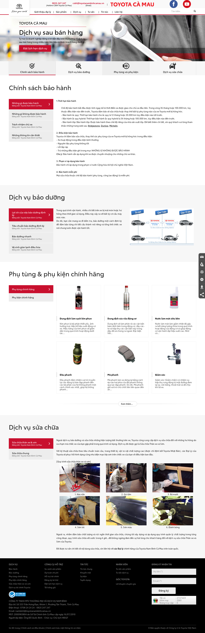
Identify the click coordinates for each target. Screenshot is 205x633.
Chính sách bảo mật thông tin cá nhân (63, 627)
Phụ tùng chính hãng (23, 289)
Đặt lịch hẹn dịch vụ (53, 583)
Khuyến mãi (85, 572)
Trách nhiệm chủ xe (27, 125)
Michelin (113, 125)
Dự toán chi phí (51, 572)
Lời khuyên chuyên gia (126, 583)
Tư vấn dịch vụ (122, 572)
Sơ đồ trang (14, 627)
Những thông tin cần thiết (27, 136)
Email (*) (157, 581)
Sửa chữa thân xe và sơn (20, 583)
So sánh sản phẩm (53, 568)
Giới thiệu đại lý (42, 11)
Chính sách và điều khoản (32, 627)
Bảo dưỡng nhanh (27, 237)
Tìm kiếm (175, 11)
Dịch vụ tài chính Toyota (19, 587)
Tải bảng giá (50, 587)
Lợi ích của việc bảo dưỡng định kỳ (29, 215)
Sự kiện (83, 576)
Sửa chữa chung (27, 454)
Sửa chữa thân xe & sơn (27, 443)
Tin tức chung (86, 568)
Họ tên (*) (158, 571)
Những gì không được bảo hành (29, 115)
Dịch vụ (77, 11)
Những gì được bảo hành (27, 104)
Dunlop (104, 125)
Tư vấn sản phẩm (123, 568)
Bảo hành (13, 568)
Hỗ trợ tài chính (52, 576)
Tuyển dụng (85, 580)
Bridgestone (94, 125)
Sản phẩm (61, 11)
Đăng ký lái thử (51, 580)
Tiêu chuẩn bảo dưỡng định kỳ (28, 227)
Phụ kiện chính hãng (23, 297)
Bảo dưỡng (14, 572)
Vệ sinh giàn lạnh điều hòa (27, 248)
